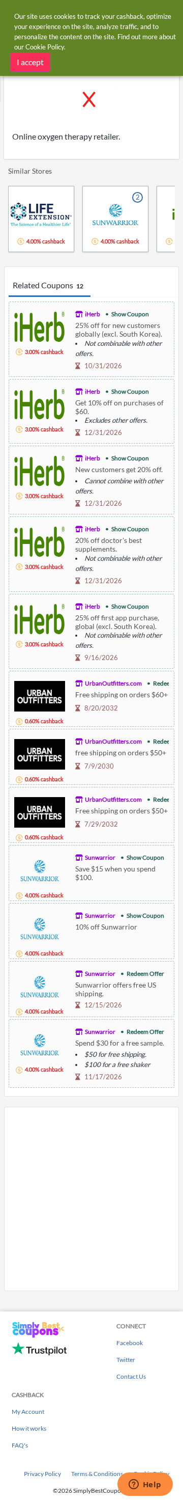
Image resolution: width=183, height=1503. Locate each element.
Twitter (125, 1359)
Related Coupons (48, 285)
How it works (29, 1428)
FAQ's (20, 1445)
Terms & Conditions (97, 1474)
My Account (28, 1411)
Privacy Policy (42, 1474)
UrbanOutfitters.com (113, 683)
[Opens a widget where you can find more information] (145, 1485)
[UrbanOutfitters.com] (39, 695)
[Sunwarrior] (39, 869)
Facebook (129, 1343)
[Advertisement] (91, 1199)
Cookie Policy (44, 47)
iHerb (92, 314)
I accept (30, 62)
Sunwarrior (100, 857)
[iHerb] (39, 326)
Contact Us (131, 1376)
